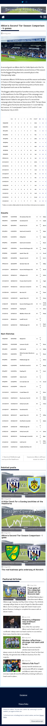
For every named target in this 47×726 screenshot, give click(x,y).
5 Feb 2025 (27, 661)
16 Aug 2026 (6, 533)
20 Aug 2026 (7, 499)
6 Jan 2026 (27, 617)
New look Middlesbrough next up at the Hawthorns (11, 458)
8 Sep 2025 (27, 637)
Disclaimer (23, 695)
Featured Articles (12, 579)
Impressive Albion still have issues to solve (36, 458)
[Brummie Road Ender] (23, 13)
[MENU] (44, 16)
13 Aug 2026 (6, 567)
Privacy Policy (23, 704)
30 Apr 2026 (32, 585)
